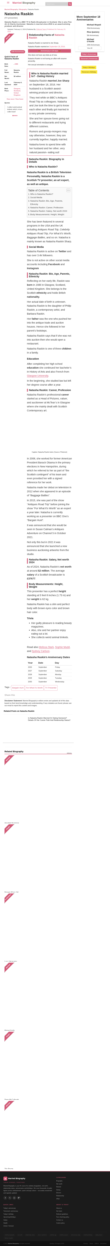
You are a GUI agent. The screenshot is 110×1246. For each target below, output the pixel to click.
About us (59, 1208)
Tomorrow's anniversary (10, 1211)
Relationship (60, 1196)
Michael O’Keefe (90, 40)
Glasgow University (37, 375)
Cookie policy (60, 1223)
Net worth (59, 1184)
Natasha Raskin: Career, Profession (46, 207)
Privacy (85, 1243)
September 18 (54, 47)
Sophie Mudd (62, 647)
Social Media (36, 197)
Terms (91, 1243)
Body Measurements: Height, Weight (47, 214)
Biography (23, 9)
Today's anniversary (9, 1208)
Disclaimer (103, 1243)
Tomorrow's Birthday (89, 72)
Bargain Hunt (18, 688)
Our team (59, 1211)
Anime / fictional (8, 1226)
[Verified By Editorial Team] (36, 14)
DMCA (97, 1243)
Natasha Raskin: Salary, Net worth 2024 (48, 211)
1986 (16, 64)
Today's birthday (8, 1214)
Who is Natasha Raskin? (41, 194)
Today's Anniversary (89, 54)
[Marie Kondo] (37, 996)
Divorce (58, 1193)
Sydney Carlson (41, 651)
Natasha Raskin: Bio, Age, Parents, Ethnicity (46, 202)
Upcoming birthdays (9, 1217)
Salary (5, 1220)
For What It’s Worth (34, 688)
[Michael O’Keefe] (81, 40)
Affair (58, 1199)
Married (23, 2)
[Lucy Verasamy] (37, 926)
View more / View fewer (15, 99)
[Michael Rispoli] (81, 25)
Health (5, 1223)
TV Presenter (51, 688)
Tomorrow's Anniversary (89, 58)
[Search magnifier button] (70, 4)
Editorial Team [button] (41, 29)
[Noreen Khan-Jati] (37, 857)
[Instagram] (14, 1198)
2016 (63, 47)
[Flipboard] (19, 1198)
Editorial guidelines (62, 1214)
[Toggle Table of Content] (67, 190)
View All (89, 48)
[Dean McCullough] (37, 1065)
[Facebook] (5, 1198)
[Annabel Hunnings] (37, 788)
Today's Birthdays (89, 67)
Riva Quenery (93, 32)
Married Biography (11, 9)
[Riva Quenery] (81, 33)
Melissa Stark (46, 647)
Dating (58, 1190)
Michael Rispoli (94, 25)
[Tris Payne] (37, 1134)
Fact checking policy (62, 1217)
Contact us (59, 1220)
